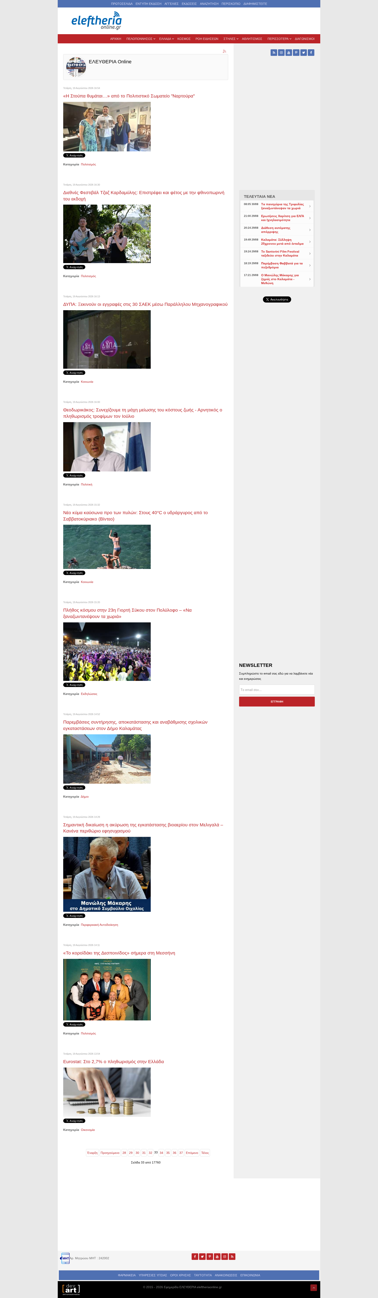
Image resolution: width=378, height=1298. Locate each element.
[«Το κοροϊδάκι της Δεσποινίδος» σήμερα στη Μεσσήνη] (107, 989)
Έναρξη (92, 1153)
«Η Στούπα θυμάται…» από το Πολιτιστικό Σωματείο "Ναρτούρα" (129, 95)
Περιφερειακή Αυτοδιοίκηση (99, 924)
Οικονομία (88, 1130)
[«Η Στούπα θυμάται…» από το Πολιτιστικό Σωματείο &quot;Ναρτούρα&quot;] (107, 126)
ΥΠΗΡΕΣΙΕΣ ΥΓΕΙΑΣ (153, 1275)
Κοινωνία (87, 381)
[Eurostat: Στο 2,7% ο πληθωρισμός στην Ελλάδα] (107, 1092)
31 (144, 1153)
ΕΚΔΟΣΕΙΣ (189, 3)
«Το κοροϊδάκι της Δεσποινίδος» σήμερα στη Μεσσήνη (119, 952)
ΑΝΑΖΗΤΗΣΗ (209, 3)
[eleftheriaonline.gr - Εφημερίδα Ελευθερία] (97, 21)
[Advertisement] (277, 410)
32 (150, 1153)
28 (124, 1153)
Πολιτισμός (88, 164)
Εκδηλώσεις (89, 694)
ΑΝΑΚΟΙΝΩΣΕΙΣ (226, 1275)
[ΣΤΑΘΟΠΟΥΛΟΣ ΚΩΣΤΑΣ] (71, 1289)
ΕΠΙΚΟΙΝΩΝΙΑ (250, 1275)
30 (137, 1153)
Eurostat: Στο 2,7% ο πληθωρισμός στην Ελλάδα (113, 1061)
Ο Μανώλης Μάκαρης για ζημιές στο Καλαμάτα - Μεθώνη (280, 279)
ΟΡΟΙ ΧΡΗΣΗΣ (180, 1275)
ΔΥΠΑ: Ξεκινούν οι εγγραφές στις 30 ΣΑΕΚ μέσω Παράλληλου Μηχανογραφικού (145, 304)
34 (161, 1153)
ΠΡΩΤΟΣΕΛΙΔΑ (122, 3)
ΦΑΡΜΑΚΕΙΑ (127, 1275)
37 (181, 1153)
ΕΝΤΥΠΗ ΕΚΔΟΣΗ (148, 3)
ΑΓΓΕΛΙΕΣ (171, 3)
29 (131, 1153)
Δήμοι (85, 796)
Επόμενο (192, 1153)
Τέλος (205, 1153)
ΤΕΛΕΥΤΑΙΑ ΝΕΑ (259, 196)
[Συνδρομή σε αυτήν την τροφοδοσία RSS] (224, 51)
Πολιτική (86, 484)
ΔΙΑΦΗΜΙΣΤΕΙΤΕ (255, 3)
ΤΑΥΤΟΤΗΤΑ (203, 1275)
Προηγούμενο (110, 1153)
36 (174, 1153)
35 (168, 1153)
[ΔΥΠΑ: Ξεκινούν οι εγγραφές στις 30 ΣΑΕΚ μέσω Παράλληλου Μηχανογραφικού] (107, 339)
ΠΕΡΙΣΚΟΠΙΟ (231, 3)
